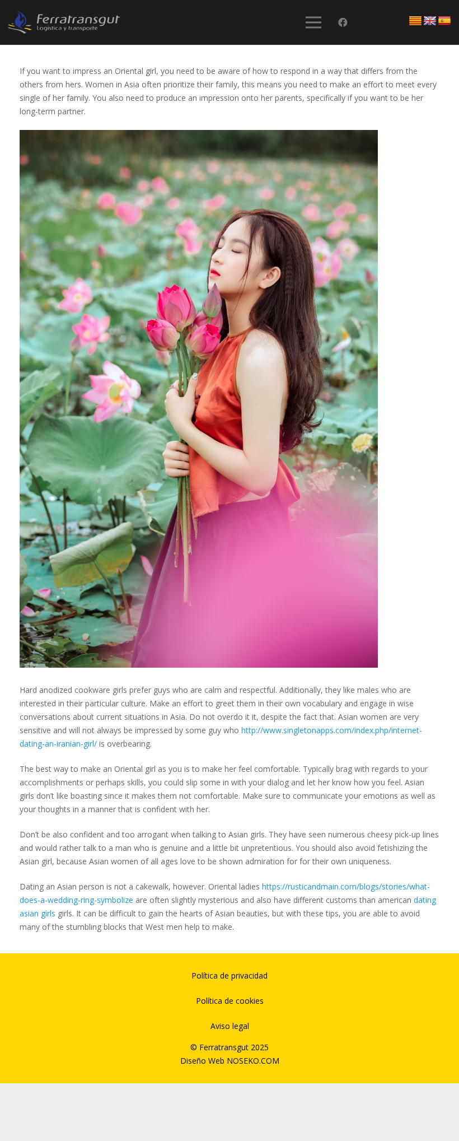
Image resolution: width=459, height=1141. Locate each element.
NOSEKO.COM (253, 1060)
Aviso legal (229, 1026)
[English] (430, 21)
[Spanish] (444, 21)
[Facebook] (343, 22)
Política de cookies (230, 1000)
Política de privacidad (229, 975)
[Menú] (313, 22)
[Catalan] (415, 21)
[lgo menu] (64, 22)
